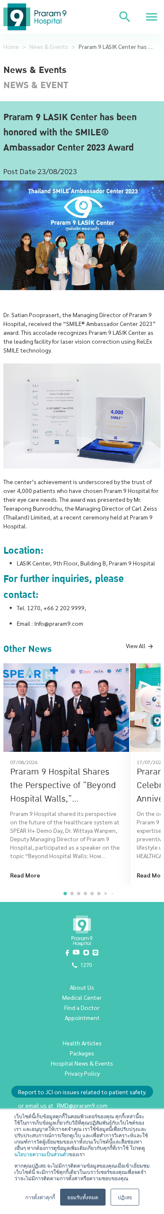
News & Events (48, 46)
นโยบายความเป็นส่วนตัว (41, 1153)
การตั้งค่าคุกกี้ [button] (40, 1197)
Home (11, 46)
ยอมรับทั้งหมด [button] (82, 1197)
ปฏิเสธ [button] (125, 1197)
